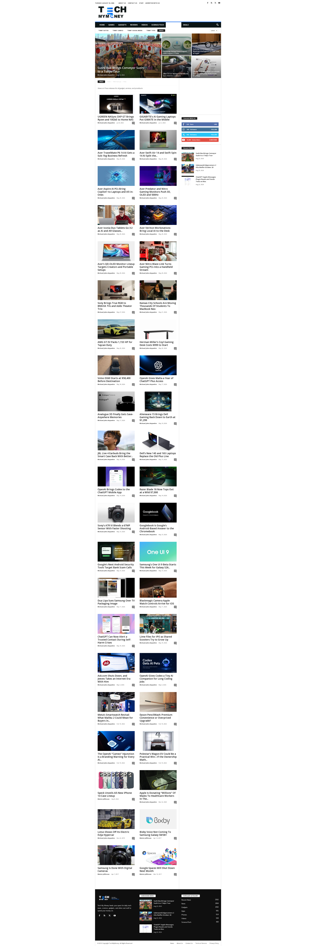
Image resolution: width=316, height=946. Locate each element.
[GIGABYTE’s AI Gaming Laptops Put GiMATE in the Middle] (158, 104)
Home (102, 25)
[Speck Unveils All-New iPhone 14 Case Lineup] (116, 780)
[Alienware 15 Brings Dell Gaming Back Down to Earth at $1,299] (158, 401)
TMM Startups (117, 82)
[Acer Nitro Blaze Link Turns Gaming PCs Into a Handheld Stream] (158, 251)
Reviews (134, 25)
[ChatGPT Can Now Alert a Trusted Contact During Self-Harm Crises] (116, 624)
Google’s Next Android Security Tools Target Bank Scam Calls (116, 566)
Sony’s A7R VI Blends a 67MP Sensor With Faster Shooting (114, 527)
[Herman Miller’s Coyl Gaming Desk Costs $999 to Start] (158, 329)
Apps (183, 911)
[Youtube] (219, 3)
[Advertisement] (176, 11)
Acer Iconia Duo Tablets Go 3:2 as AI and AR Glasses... (115, 229)
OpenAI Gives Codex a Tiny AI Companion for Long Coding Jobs (156, 678)
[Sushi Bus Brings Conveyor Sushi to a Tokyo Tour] (128, 55)
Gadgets (122, 25)
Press (161, 30)
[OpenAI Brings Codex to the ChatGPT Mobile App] (116, 476)
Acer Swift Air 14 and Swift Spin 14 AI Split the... (158, 154)
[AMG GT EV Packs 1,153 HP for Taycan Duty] (116, 329)
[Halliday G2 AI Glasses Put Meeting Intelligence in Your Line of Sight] (206, 44)
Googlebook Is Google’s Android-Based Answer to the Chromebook (157, 528)
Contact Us (132, 3)
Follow (214, 129)
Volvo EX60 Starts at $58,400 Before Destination (114, 380)
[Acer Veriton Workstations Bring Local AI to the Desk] (158, 215)
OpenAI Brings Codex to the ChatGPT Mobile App (114, 491)
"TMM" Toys (150, 30)
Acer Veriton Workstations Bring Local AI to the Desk (155, 229)
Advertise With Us (152, 3)
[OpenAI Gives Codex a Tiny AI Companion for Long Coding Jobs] (158, 663)
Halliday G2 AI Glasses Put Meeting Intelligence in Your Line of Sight (206, 51)
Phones (184, 915)
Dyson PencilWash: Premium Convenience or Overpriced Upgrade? (156, 717)
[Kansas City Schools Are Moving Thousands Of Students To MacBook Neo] (158, 290)
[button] (217, 25)
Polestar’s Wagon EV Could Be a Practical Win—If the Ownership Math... (158, 756)
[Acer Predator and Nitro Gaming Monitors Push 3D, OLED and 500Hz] (158, 176)
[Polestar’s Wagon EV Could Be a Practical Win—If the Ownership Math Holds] (158, 741)
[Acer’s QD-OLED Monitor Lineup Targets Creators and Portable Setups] (116, 251)
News (183, 904)
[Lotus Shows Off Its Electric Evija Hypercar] (116, 819)
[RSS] (211, 3)
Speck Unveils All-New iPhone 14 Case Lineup (115, 794)
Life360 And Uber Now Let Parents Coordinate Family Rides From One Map (206, 73)
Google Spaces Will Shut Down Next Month (157, 869)
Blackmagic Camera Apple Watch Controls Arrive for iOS (157, 602)
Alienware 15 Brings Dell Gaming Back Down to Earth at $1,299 (157, 417)
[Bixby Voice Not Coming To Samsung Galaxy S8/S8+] (158, 819)
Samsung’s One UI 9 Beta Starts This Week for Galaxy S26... (158, 566)
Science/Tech (157, 25)
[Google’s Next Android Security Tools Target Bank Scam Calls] (116, 552)
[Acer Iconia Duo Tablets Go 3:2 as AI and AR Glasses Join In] (116, 215)
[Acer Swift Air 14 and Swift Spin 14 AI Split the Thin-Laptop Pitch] (158, 140)
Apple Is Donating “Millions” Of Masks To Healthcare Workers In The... (158, 795)
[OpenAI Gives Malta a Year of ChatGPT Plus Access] (158, 365)
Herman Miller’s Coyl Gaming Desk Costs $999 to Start (157, 343)
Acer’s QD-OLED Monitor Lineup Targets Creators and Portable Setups (116, 267)
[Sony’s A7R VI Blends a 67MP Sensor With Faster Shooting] (116, 512)
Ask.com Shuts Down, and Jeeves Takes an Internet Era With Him (114, 678)
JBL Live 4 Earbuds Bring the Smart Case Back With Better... (115, 455)
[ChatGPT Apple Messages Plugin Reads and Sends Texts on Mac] (188, 180)
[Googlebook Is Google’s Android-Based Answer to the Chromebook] (158, 512)
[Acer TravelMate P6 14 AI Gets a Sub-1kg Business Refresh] (116, 140)
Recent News (186, 900)
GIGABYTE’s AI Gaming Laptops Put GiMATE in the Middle (158, 118)
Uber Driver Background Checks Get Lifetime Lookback (175, 75)
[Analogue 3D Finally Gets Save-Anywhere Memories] (116, 401)
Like (215, 124)
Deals (186, 25)
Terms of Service (201, 943)
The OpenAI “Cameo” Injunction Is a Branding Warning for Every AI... (116, 756)
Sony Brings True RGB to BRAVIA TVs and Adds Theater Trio (115, 306)
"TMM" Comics (117, 30)
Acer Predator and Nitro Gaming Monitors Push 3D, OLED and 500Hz (155, 191)
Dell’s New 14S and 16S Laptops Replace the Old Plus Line (158, 455)
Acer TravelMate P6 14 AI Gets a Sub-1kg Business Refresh (116, 154)
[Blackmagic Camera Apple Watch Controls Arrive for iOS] (158, 588)
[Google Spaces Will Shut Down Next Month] (158, 855)
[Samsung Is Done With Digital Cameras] (116, 855)
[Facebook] (207, 3)
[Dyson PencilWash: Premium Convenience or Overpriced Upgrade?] (158, 702)
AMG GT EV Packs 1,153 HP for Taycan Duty (115, 343)
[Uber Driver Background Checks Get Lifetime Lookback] (176, 67)
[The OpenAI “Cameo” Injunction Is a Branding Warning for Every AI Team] (116, 741)
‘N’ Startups (173, 25)
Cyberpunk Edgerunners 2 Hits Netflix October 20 (206, 166)
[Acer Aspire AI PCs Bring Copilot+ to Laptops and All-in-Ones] (116, 176)
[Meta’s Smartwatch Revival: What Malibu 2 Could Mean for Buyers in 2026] (116, 702)
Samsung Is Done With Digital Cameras (115, 869)
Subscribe (213, 140)
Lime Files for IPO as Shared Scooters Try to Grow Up (156, 638)
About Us (122, 3)
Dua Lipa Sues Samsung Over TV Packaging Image (116, 602)
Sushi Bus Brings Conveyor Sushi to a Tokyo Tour (121, 69)
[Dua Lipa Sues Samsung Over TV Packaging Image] (116, 588)
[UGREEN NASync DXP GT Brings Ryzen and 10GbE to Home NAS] (116, 104)
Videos (144, 25)
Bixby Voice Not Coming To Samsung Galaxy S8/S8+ (155, 833)
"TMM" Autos (103, 30)
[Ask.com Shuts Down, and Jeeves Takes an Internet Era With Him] (116, 663)
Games (111, 25)
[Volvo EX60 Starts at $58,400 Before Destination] (116, 365)
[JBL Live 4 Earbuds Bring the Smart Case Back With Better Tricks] (116, 440)
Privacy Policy (214, 943)
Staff (141, 3)
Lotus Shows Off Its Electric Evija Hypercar (113, 833)
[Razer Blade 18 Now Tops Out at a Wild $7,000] (158, 476)
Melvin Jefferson (103, 799)
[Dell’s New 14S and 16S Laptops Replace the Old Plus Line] (158, 440)
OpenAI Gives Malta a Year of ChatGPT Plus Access (156, 380)
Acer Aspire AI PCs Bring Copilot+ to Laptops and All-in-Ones (115, 191)
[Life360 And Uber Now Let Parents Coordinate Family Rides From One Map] (206, 67)
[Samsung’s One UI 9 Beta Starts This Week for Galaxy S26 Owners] (158, 552)
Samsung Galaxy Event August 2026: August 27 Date (175, 52)
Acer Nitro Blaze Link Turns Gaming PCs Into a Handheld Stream (156, 267)
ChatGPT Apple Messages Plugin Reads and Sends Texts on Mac (206, 179)
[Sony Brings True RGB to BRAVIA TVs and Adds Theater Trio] (116, 290)
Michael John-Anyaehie (106, 75)
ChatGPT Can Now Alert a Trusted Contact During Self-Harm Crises (114, 639)
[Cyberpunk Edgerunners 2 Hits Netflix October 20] (188, 168)
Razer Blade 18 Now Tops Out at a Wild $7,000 (157, 491)
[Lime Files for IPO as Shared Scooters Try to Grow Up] (158, 624)
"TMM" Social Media (134, 30)
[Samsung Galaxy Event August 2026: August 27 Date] (176, 44)
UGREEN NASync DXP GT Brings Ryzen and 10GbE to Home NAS (116, 118)
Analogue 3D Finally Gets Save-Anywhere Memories (115, 416)
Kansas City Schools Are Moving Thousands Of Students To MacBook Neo (158, 306)
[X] (215, 3)
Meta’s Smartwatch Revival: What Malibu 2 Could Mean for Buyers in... (115, 717)
